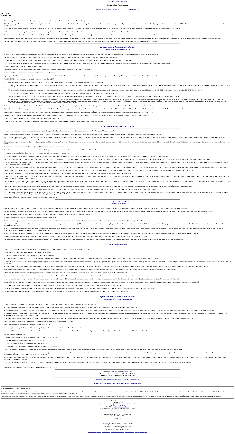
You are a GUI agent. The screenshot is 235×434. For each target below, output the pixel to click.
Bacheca (132, 432)
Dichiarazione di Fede (115, 432)
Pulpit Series (140, 432)
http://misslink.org (120, 405)
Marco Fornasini (129, 371)
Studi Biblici (121, 432)
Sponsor (108, 432)
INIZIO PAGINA (118, 418)
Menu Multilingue (134, 9)
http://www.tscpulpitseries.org (117, 409)
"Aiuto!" (99, 432)
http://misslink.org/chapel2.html (121, 407)
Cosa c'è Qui (104, 432)
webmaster (108, 423)
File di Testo (99, 9)
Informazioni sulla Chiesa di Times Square (107, 383)
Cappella (145, 432)
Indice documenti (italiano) (110, 9)
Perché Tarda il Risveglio (93, 432)
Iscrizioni (120, 9)
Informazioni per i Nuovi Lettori (131, 383)
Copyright (126, 9)
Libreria (136, 432)
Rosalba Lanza (114, 371)
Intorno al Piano (128, 432)
